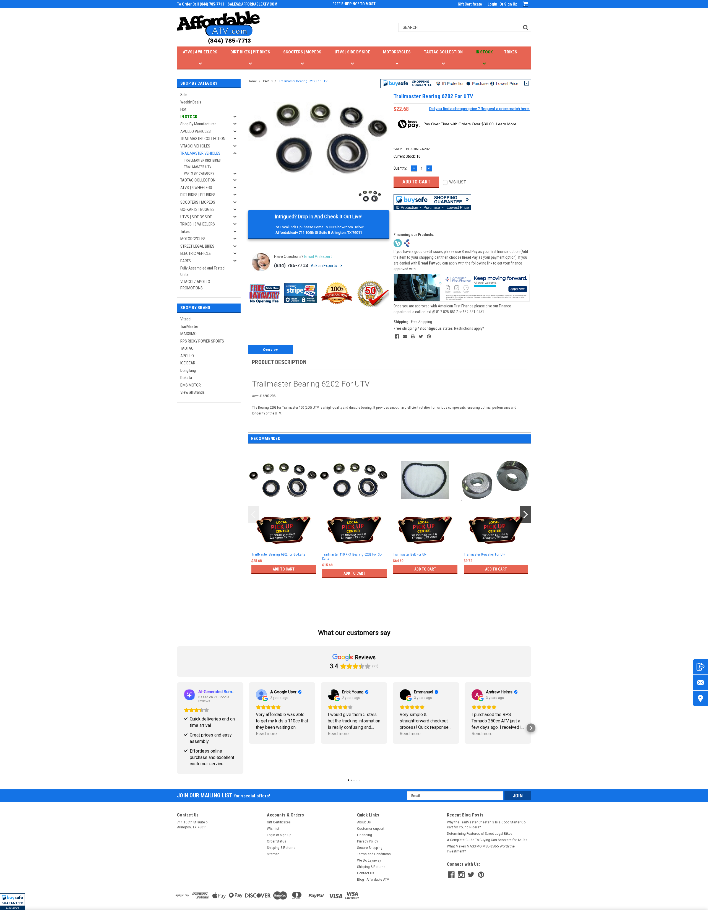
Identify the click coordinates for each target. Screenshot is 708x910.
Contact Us (365, 873)
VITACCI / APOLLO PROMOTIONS (195, 285)
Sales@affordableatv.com (252, 4)
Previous (253, 514)
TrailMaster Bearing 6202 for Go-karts (278, 554)
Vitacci (185, 319)
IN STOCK (484, 52)
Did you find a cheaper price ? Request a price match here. (479, 109)
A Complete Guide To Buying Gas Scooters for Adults (487, 840)
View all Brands (192, 392)
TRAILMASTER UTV (197, 167)
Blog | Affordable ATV (373, 880)
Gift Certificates (279, 822)
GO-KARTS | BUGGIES (197, 209)
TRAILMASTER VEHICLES (200, 153)
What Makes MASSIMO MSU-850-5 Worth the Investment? (481, 848)
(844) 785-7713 (291, 265)
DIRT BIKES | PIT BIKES (250, 52)
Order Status (276, 841)
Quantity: (400, 168)
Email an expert (318, 256)
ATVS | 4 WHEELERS (200, 52)
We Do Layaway (369, 860)
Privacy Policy (367, 841)
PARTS (185, 260)
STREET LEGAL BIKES (197, 246)
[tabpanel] (283, 521)
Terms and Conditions (374, 854)
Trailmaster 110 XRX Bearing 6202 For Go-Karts (352, 557)
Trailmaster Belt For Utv (410, 554)
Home (252, 81)
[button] (12, 901)
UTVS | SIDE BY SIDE (352, 52)
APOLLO (187, 355)
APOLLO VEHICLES (195, 131)
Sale (183, 94)
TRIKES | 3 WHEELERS (197, 224)
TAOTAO (187, 348)
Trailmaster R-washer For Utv (484, 554)
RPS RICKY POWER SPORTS (202, 341)
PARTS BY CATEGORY (199, 173)
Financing (364, 835)
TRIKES (510, 52)
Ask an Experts (324, 265)
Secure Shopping (369, 848)
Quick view (283, 508)
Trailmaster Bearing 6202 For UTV (303, 81)
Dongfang (188, 370)
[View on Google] (261, 694)
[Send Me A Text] (700, 666)
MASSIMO (188, 333)
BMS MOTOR (190, 385)
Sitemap (273, 854)
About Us (364, 822)
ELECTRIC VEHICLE (195, 253)
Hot (183, 109)
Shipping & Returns (281, 848)
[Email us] (700, 682)
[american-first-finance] (407, 242)
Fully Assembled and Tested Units (202, 271)
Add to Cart (284, 569)
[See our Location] (700, 698)
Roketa (186, 377)
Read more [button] (266, 733)
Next (525, 514)
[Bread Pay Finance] (398, 242)
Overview (270, 350)
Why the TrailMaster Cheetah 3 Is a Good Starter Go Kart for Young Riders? (486, 824)
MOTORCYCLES (397, 52)
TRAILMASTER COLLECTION (202, 138)
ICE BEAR (187, 363)
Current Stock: (407, 156)
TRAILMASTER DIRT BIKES (202, 160)
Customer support (370, 829)
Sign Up (510, 4)
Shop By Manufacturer (198, 123)
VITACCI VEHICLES (195, 146)
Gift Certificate (470, 4)
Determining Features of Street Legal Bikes (479, 834)
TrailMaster (189, 326)
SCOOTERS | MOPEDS (302, 52)
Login (492, 4)
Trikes (185, 231)
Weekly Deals (190, 102)
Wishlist (273, 829)
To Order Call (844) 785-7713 (200, 4)
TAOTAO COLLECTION (443, 52)
